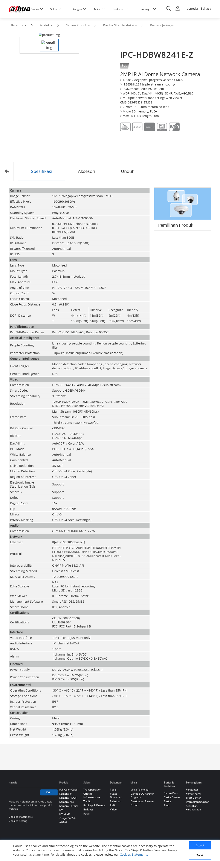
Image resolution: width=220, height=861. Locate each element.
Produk (45, 25)
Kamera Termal (68, 806)
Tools (113, 789)
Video (113, 809)
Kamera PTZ (66, 802)
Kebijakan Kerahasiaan (193, 807)
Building (88, 809)
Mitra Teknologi (139, 789)
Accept (200, 845)
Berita (167, 801)
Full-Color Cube (68, 789)
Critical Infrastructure (91, 795)
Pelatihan (115, 801)
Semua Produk (76, 25)
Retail (86, 813)
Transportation (92, 789)
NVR (61, 810)
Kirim (49, 792)
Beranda (17, 25)
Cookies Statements (134, 854)
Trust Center (193, 798)
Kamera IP (65, 793)
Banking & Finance (94, 805)
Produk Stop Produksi (118, 25)
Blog (166, 805)
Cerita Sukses (172, 797)
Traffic (87, 801)
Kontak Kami (193, 793)
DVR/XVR (64, 814)
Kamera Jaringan (162, 25)
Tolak (200, 855)
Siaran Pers (171, 793)
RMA (113, 805)
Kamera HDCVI (68, 798)
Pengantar (192, 789)
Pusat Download (116, 795)
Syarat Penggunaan (197, 802)
